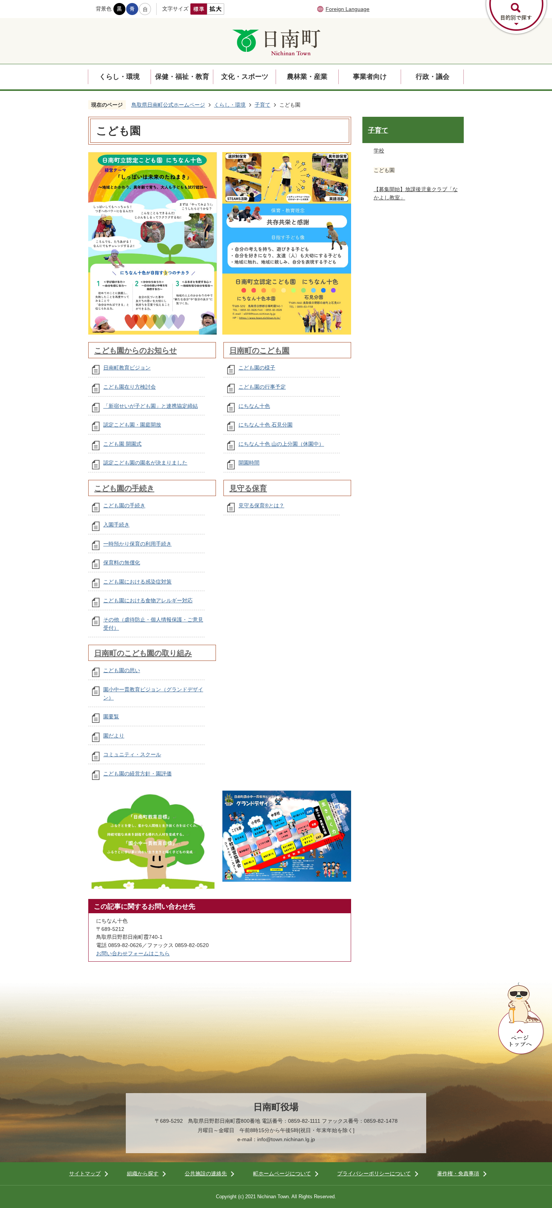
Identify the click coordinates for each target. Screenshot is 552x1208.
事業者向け (370, 76)
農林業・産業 (307, 76)
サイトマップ (85, 1173)
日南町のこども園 (259, 350)
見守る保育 (248, 488)
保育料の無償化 (121, 563)
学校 (379, 151)
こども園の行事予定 (262, 387)
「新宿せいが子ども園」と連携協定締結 (150, 406)
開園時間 (248, 463)
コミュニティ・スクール (132, 754)
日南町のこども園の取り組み (143, 653)
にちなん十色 (254, 406)
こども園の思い (121, 670)
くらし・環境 (119, 76)
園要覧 (111, 716)
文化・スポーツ (244, 76)
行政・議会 (432, 76)
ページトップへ (521, 1018)
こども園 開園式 (122, 444)
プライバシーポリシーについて (374, 1173)
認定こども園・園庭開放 (132, 425)
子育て (262, 105)
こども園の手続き (124, 488)
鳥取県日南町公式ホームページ (168, 105)
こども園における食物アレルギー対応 (148, 600)
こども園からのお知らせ (135, 350)
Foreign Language (348, 9)
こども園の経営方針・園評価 (137, 774)
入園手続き (116, 525)
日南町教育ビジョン (127, 368)
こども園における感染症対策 (137, 582)
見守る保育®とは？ (261, 505)
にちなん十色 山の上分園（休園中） (281, 444)
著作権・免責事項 (458, 1173)
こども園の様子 (256, 368)
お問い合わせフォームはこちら (133, 953)
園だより (113, 736)
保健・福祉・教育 (182, 76)
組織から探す (142, 1173)
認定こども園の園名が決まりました (145, 463)
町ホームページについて (282, 1173)
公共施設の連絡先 (206, 1173)
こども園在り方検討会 (129, 387)
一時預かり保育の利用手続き (137, 544)
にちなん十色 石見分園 (265, 425)
